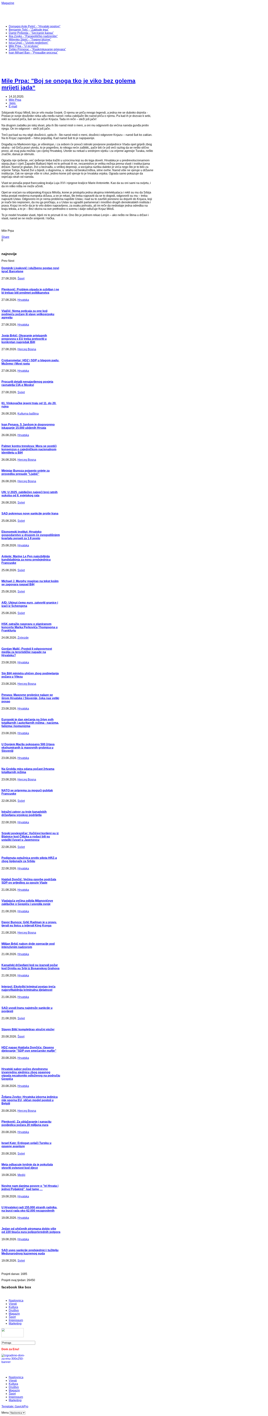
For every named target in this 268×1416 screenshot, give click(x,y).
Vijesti (13, 1303)
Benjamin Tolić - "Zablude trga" (29, 29)
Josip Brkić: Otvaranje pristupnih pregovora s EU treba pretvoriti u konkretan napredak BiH (24, 339)
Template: (8, 1406)
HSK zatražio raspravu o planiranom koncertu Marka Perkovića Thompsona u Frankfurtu (29, 627)
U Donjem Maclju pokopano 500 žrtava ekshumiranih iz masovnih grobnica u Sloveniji (28, 747)
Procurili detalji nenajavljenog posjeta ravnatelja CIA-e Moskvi (27, 383)
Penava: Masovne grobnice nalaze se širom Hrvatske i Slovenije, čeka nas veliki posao (30, 698)
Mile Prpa (15, 99)
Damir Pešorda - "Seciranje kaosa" (31, 32)
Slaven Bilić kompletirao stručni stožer (28, 1029)
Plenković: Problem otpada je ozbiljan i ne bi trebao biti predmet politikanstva (30, 291)
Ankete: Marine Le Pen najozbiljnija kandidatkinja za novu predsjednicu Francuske (26, 559)
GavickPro (21, 1406)
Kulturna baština (28, 413)
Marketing (15, 1323)
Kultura (13, 1307)
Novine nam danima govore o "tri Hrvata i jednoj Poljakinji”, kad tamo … (29, 1187)
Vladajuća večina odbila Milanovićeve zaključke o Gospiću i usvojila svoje (27, 902)
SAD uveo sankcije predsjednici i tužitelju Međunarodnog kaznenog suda (30, 1252)
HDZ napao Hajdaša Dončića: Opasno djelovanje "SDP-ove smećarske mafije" (28, 1049)
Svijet (21, 392)
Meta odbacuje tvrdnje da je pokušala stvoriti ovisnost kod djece (27, 1166)
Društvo (14, 1310)
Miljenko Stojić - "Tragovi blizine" (30, 39)
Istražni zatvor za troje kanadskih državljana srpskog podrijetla (24, 813)
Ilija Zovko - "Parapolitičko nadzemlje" (33, 36)
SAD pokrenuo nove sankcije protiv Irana (29, 513)
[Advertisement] (120, 13)
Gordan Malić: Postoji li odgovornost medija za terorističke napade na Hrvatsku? (26, 652)
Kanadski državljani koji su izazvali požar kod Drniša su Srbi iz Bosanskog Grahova (30, 967)
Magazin (14, 1313)
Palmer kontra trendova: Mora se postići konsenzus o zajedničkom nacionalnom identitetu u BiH (29, 449)
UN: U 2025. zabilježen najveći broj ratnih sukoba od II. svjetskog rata (29, 494)
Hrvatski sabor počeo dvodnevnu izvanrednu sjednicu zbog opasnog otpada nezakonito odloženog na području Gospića (30, 1073)
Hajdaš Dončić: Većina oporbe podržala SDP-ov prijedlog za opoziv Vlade (28, 881)
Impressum (16, 1320)
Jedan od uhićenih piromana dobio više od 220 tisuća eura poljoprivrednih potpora (30, 1230)
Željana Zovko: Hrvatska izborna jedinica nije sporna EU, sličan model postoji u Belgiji (29, 1100)
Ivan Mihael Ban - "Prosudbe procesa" (33, 52)
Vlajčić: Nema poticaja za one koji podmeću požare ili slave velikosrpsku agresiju (27, 314)
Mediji (21, 1174)
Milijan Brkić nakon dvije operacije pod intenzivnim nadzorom (28, 945)
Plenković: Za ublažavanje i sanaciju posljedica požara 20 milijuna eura (26, 1123)
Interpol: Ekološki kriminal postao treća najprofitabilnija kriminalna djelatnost (28, 988)
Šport (21, 278)
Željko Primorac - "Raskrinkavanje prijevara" (37, 49)
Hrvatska (23, 299)
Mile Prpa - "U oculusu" (24, 46)
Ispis (12, 103)
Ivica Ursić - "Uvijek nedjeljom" (28, 42)
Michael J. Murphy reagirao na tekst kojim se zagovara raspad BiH (30, 583)
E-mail (13, 106)
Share (5, 236)
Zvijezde (23, 637)
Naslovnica (16, 1300)
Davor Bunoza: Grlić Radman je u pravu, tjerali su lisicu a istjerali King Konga (29, 924)
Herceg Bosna (27, 349)
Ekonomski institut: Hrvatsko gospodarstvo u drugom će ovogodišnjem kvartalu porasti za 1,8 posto (30, 535)
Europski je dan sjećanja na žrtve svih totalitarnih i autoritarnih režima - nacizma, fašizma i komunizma (30, 723)
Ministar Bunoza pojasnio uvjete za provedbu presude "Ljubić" (25, 472)
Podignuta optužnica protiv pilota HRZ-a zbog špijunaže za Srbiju (29, 859)
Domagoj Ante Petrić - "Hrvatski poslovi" (35, 26)
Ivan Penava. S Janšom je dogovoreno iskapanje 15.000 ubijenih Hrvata (28, 426)
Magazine (7, 3)
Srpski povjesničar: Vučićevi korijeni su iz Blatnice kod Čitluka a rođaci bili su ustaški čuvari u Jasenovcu (30, 836)
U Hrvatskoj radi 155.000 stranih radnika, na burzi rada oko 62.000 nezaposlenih (29, 1209)
